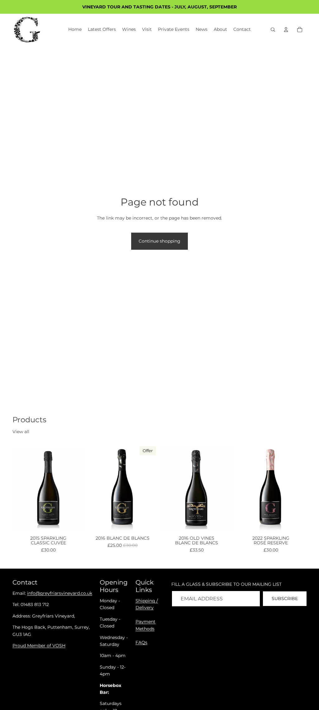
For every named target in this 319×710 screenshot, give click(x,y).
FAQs (141, 642)
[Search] (273, 29)
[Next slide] (77, 488)
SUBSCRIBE (285, 598)
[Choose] (74, 523)
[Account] (286, 29)
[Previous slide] (19, 488)
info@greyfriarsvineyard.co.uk (59, 593)
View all (20, 431)
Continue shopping (159, 241)
